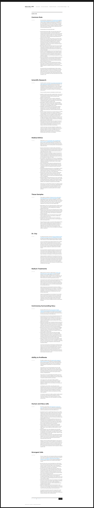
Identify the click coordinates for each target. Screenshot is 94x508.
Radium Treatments (39, 269)
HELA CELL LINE (29, 6)
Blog (68, 6)
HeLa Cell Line (38, 6)
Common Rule (37, 17)
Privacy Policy (31, 504)
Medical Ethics (37, 138)
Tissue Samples (37, 194)
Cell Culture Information (44, 6)
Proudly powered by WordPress (37, 504)
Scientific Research (39, 80)
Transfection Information (52, 6)
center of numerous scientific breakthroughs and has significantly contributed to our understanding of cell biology (51, 310)
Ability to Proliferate (39, 357)
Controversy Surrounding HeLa (43, 306)
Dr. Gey (34, 233)
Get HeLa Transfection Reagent (62, 6)
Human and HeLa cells (40, 404)
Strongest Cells (38, 452)
